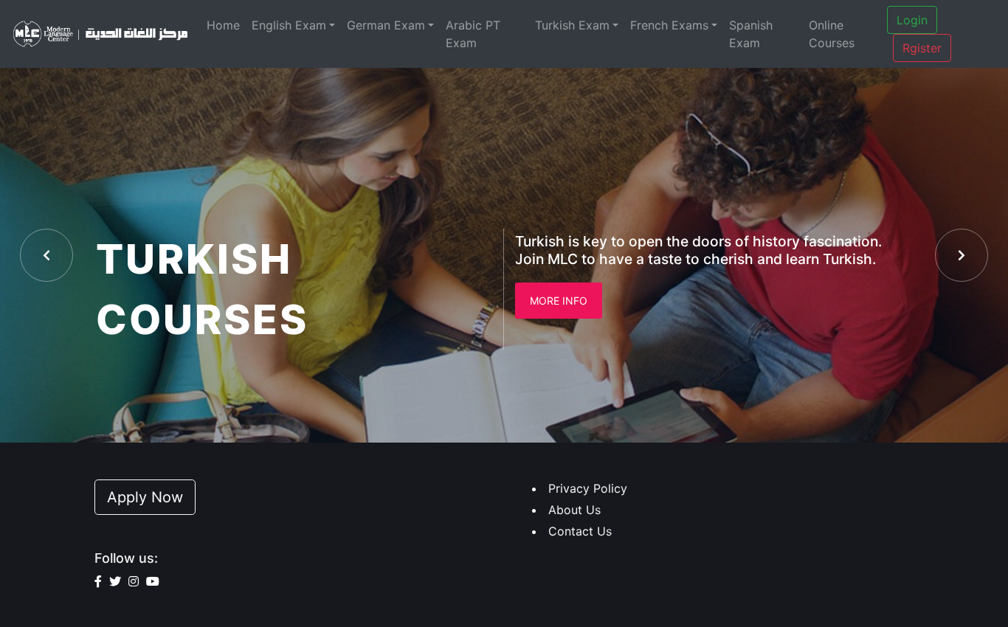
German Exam (386, 25)
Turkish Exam (572, 25)
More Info (558, 300)
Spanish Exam (751, 34)
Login (912, 20)
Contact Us (580, 531)
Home (223, 25)
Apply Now (145, 497)
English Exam (289, 25)
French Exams (669, 25)
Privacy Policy (587, 488)
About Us (574, 509)
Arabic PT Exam (473, 34)
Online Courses (832, 34)
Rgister (922, 48)
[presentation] (46, 255)
